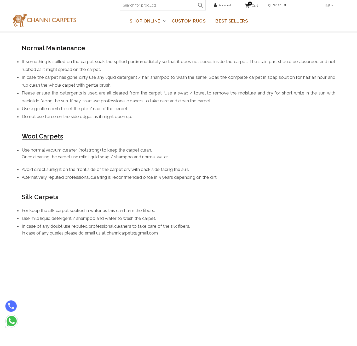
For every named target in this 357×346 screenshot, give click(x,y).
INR (327, 5)
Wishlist (278, 5)
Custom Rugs (189, 21)
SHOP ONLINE (145, 21)
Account (225, 5)
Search (200, 5)
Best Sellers (231, 21)
